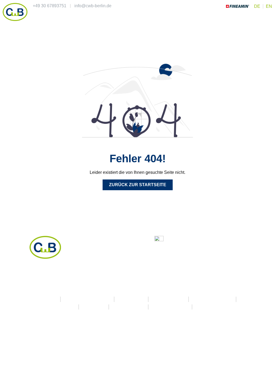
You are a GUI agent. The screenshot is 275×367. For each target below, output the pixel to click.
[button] (268, 16)
